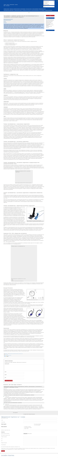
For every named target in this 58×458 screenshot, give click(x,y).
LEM (7, 354)
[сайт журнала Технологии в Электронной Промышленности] (26, 412)
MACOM (52, 21)
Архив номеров (47, 4)
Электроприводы (22, 8)
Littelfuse (50, 21)
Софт (40, 10)
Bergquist (47, 20)
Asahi (53, 19)
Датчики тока (21, 353)
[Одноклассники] (6, 356)
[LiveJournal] (8, 356)
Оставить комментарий (8, 355)
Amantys (48, 19)
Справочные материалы (48, 10)
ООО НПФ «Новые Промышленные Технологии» (49, 25)
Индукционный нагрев (42, 8)
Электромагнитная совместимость (9, 10)
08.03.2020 (6, 353)
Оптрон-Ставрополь (48, 26)
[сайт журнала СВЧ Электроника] (43, 412)
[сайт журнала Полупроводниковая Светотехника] (37, 412)
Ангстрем (50, 22)
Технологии (42, 10)
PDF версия (5, 22)
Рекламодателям (12, 4)
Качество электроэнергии (35, 10)
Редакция (8, 4)
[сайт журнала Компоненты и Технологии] (31, 412)
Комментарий (7, 363)
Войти (4, 5)
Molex (48, 22)
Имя (5, 371)
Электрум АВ (47, 27)
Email (6, 374)
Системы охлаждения (35, 8)
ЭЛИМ (51, 26)
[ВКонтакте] (4, 356)
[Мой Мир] (7, 356)
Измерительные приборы (18, 10)
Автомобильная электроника (26, 10)
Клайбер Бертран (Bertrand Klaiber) (8, 19)
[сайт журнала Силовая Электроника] (20, 412)
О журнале (16, 4)
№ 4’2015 (5, 21)
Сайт (5, 377)
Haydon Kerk (47, 21)
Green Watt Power (52, 20)
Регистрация (7, 5)
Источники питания (29, 8)
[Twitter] (5, 356)
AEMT (46, 19)
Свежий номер (47, 1)
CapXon (49, 20)
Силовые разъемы (6, 8)
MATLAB (47, 22)
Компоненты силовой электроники (15, 8)
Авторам (5, 4)
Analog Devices (50, 19)
